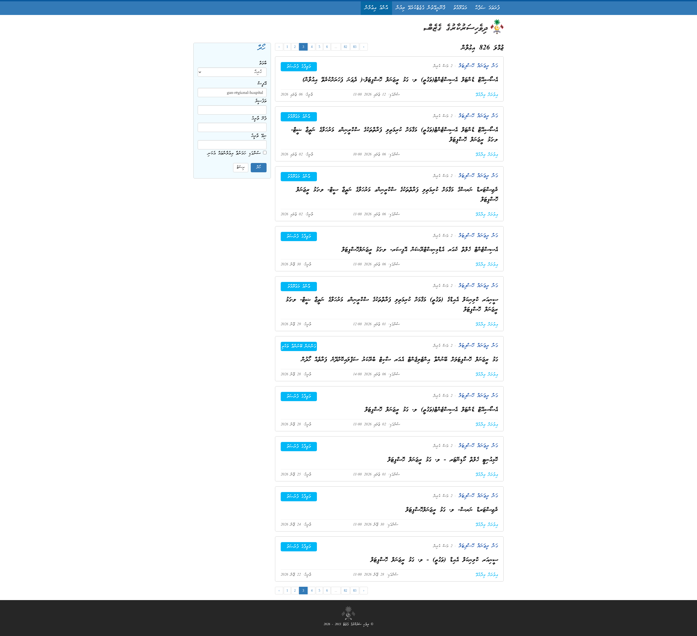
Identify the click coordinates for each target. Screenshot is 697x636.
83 (354, 47)
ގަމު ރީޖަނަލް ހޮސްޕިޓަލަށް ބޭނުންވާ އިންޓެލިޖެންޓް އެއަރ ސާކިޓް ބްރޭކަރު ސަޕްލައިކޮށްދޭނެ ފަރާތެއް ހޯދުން (399, 360)
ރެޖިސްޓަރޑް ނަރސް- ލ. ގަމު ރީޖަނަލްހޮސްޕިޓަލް (452, 510)
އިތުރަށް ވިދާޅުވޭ (487, 95)
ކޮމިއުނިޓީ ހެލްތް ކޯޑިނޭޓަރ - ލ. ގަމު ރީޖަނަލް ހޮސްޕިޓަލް (443, 460)
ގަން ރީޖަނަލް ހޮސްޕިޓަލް (477, 66)
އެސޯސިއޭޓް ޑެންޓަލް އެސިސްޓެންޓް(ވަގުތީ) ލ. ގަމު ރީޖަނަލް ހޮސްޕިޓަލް (431, 410)
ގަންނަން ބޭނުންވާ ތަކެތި (299, 346)
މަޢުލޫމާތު (460, 8)
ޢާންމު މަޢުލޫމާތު (299, 116)
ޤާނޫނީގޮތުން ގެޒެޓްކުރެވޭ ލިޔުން (420, 8)
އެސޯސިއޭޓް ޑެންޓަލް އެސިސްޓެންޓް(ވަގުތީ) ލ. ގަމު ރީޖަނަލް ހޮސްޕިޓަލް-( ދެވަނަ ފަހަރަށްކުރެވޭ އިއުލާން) (400, 80)
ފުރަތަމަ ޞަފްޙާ (487, 8)
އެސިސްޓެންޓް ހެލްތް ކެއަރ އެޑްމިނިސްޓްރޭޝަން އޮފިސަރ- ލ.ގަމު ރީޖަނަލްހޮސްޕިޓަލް (420, 250)
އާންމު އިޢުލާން (376, 8)
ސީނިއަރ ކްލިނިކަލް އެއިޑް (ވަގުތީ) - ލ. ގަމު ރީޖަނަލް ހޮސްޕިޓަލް (434, 560)
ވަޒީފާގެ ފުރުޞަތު (299, 66)
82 (345, 47)
